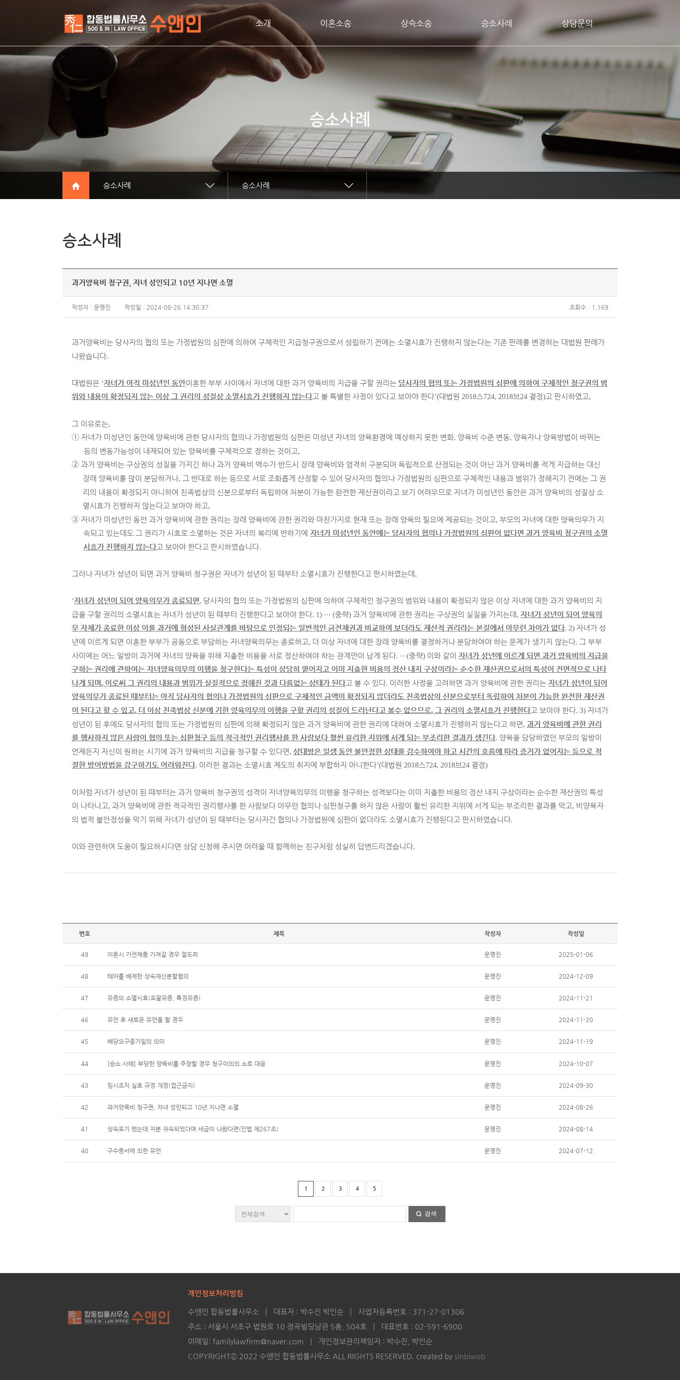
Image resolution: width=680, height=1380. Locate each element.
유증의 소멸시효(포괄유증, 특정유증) (154, 997)
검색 (431, 1213)
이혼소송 (336, 23)
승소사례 (497, 23)
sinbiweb (470, 1356)
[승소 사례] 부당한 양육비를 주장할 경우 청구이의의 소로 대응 (186, 1063)
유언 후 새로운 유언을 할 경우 (145, 1019)
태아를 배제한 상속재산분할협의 (148, 976)
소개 (263, 23)
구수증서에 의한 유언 (134, 1150)
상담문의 (577, 23)
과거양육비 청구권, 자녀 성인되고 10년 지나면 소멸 (173, 1107)
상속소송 (416, 23)
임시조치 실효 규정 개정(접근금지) (151, 1085)
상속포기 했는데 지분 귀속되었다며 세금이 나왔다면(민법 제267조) (192, 1128)
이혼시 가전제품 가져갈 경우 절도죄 (152, 954)
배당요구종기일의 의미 (136, 1041)
